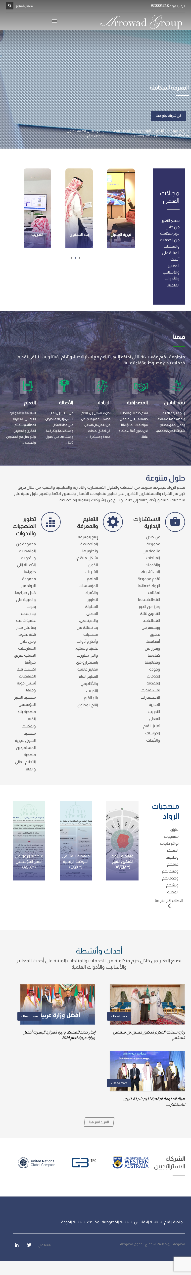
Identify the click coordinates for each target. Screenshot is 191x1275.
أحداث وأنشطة (99, 951)
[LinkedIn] (16, 1245)
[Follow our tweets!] (29, 1245)
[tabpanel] (95, 89)
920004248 (160, 5)
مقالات (93, 1222)
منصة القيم (173, 1222)
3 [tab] (72, 258)
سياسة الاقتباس (148, 1222)
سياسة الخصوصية (117, 1222)
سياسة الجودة (73, 1222)
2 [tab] (76, 258)
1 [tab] (80, 258)
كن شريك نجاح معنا (168, 116)
